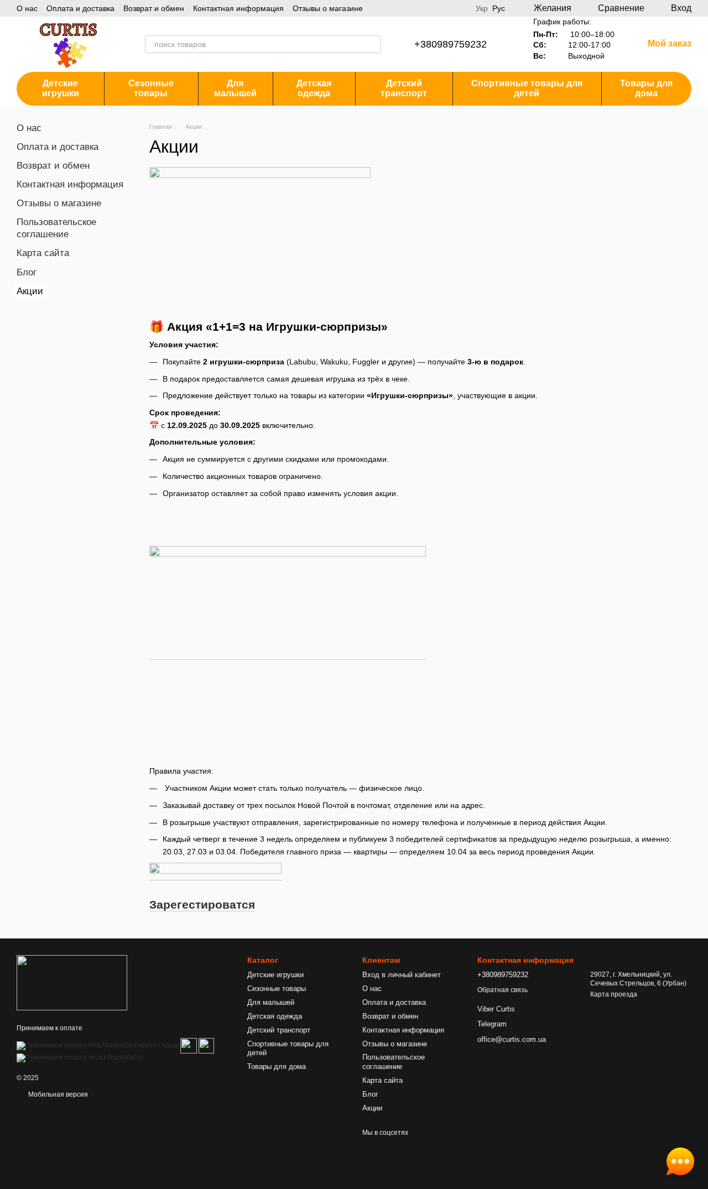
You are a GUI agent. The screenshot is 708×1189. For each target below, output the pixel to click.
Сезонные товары (151, 88)
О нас (27, 8)
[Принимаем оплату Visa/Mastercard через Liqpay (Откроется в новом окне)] (98, 1046)
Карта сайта (43, 253)
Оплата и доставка (80, 8)
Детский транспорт (404, 88)
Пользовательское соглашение (393, 1062)
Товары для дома (646, 88)
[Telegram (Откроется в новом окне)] (460, 8)
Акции (372, 1108)
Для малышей (235, 88)
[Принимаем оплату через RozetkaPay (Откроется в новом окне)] (80, 1058)
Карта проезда (613, 994)
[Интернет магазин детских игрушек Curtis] (72, 982)
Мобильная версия (57, 1094)
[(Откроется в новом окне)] (188, 1046)
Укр (482, 8)
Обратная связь (502, 990)
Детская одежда (313, 88)
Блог (27, 272)
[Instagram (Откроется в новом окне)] (446, 8)
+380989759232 (450, 44)
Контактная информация (238, 8)
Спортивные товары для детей (526, 88)
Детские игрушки (60, 88)
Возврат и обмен (153, 8)
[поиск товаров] (372, 44)
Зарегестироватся (202, 904)
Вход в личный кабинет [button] (401, 975)
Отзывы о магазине (328, 8)
